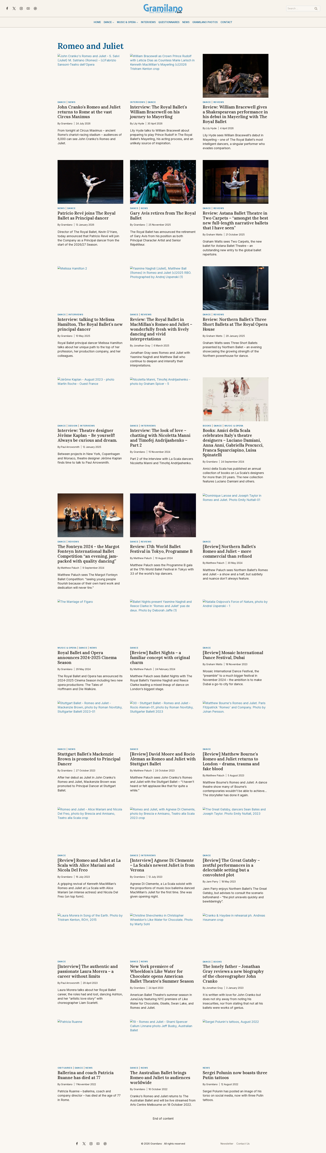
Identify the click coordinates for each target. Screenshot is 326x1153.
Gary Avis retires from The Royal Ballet (163, 216)
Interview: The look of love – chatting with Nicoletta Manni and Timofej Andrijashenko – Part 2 (160, 438)
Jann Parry (212, 881)
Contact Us (243, 1143)
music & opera (233, 425)
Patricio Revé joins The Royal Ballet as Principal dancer (86, 216)
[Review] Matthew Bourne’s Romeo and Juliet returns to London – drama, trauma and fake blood (231, 761)
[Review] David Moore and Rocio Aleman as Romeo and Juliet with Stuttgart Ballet (163, 759)
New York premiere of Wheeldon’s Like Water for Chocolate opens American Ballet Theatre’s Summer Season (162, 974)
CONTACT (226, 22)
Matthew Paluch (70, 567)
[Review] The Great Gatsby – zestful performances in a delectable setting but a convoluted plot (231, 868)
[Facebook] (7, 8)
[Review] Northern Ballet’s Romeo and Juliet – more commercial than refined (229, 551)
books (207, 425)
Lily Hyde (139, 123)
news (72, 102)
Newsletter (226, 1143)
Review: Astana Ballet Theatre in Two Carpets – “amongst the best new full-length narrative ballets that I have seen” (235, 220)
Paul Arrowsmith (70, 446)
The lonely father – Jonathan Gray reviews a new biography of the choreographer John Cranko (233, 974)
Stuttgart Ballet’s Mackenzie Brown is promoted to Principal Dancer (89, 759)
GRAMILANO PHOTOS (205, 22)
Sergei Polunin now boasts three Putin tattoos (235, 1075)
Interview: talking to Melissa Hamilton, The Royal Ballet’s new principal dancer (90, 324)
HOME (97, 22)
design (72, 425)
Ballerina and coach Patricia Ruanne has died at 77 (86, 1075)
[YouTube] (28, 8)
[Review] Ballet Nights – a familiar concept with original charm (160, 657)
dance (62, 102)
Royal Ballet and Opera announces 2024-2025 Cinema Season (87, 657)
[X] (14, 8)
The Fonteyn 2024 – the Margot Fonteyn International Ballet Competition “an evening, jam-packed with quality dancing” (88, 554)
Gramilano (67, 123)
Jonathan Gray (142, 345)
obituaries (65, 1068)
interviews (137, 102)
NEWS (185, 22)
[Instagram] (21, 8)
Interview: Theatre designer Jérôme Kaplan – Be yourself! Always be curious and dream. (87, 435)
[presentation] (90, 76)
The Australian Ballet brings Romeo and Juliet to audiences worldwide (160, 1077)
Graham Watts (214, 234)
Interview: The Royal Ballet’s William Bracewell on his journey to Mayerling (158, 112)
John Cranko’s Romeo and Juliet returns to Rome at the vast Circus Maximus (89, 112)
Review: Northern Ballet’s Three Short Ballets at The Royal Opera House (235, 324)
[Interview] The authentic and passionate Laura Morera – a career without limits (88, 971)
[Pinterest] (35, 8)
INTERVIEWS (148, 22)
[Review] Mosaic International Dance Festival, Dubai (233, 655)
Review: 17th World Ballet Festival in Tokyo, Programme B (161, 549)
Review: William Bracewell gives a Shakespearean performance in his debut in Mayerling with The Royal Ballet (235, 114)
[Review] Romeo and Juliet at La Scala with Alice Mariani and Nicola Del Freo (89, 865)
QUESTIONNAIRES (168, 22)
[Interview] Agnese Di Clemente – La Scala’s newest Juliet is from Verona (162, 865)
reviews (218, 102)
